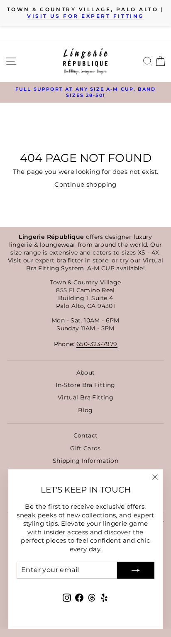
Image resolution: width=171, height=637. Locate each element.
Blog (85, 410)
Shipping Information (85, 460)
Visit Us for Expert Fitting (85, 16)
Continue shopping (85, 184)
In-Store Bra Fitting (85, 385)
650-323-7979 (96, 344)
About (85, 372)
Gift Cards (85, 448)
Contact (85, 435)
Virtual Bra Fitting (85, 397)
